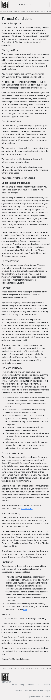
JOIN (21, 5)
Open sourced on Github (39, 696)
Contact (30, 684)
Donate (14, 684)
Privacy (46, 684)
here (25, 609)
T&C (38, 684)
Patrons (18, 690)
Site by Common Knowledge (37, 690)
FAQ (22, 684)
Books (27, 5)
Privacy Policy (27, 508)
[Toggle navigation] (46, 4)
